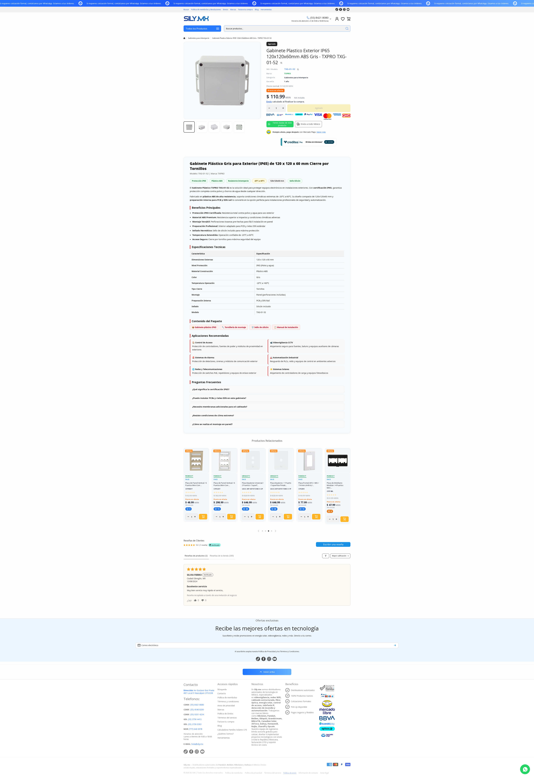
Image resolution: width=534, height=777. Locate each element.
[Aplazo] (327, 729)
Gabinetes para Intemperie (198, 38)
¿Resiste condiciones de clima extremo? (213, 415)
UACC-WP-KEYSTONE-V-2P (252, 489)
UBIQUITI (246, 476)
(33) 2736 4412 (195, 719)
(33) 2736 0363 (195, 724)
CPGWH (301, 489)
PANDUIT (189, 476)
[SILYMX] (196, 19)
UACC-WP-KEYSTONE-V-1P (280, 489)
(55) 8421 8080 (319, 17)
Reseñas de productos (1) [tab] (196, 556)
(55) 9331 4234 (197, 714)
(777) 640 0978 (195, 729)
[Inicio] (184, 38)
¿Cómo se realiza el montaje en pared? (212, 424)
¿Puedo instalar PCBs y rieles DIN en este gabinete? (219, 398)
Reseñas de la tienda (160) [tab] (222, 556)
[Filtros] (325, 555)
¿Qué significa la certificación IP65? (210, 389)
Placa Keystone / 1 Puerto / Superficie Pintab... (280, 484)
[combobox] (287, 28)
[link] (3, 3)
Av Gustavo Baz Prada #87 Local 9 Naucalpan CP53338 (199, 691)
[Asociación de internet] (327, 688)
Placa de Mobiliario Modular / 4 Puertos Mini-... (335, 485)
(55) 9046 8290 (197, 709)
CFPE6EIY (188, 489)
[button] (348, 19)
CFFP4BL (330, 491)
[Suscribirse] (394, 645)
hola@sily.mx (197, 744)
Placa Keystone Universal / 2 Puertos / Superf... (253, 484)
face (187, 479)
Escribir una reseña (333, 544)
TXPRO (287, 73)
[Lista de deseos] (343, 19)
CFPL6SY (217, 489)
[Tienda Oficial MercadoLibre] (327, 707)
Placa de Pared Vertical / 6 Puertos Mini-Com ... (196, 484)
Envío (269, 101)
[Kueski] (327, 723)
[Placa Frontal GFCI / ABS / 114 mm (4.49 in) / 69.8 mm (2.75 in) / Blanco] (309, 461)
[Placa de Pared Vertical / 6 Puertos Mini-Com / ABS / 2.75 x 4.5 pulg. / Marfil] (196, 461)
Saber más (321, 132)
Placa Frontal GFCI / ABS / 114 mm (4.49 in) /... (308, 484)
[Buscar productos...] (346, 28)
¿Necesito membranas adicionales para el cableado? (219, 406)
